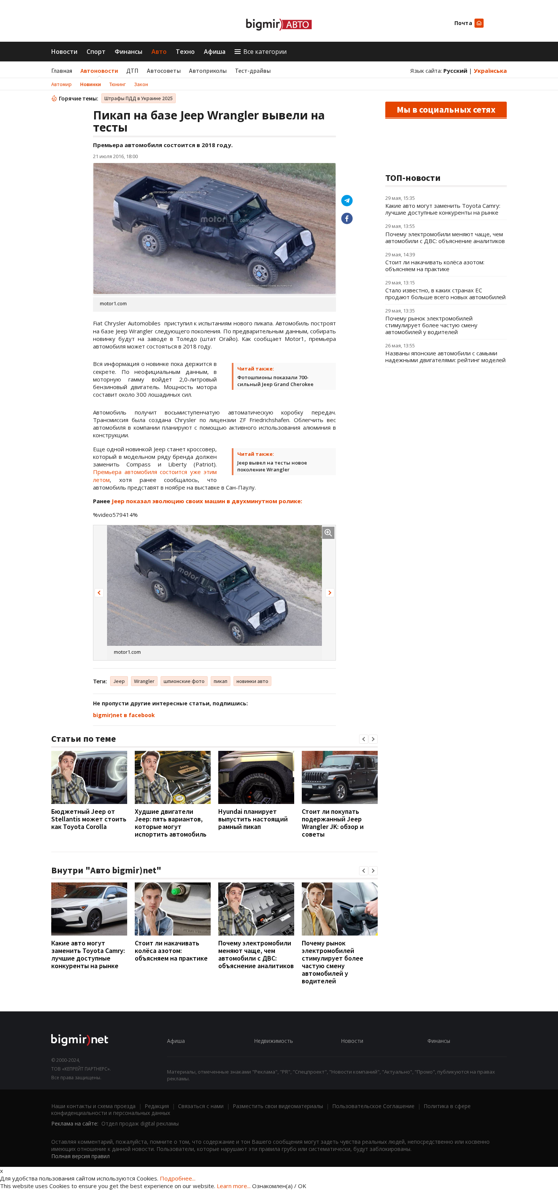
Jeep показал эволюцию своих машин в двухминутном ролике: (207, 501)
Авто (159, 51)
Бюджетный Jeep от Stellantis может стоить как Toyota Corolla (88, 819)
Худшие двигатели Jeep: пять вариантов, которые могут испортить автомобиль (170, 822)
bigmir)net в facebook (124, 715)
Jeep (119, 681)
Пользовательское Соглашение (373, 1106)
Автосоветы (164, 70)
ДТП (132, 70)
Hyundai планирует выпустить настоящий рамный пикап (253, 819)
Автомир (61, 84)
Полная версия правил (80, 1156)
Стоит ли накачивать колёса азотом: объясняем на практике (171, 950)
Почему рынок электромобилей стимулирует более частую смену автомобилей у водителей (332, 962)
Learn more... (234, 1186)
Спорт (96, 51)
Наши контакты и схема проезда (93, 1106)
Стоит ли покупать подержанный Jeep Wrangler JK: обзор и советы (333, 822)
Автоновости (99, 70)
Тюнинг (117, 84)
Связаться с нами (201, 1106)
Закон (141, 84)
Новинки (90, 84)
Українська (490, 70)
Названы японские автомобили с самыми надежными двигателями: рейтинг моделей (445, 356)
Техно (185, 51)
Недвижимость (273, 1040)
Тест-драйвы (253, 70)
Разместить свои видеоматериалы (278, 1106)
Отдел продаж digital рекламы (140, 1123)
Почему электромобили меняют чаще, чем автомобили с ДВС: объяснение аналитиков (256, 954)
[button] (99, 592)
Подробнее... (177, 1178)
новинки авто (252, 681)
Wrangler (144, 681)
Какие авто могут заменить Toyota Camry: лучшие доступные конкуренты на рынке (88, 954)
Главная (61, 70)
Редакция (157, 1106)
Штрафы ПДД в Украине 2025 (138, 98)
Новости (64, 51)
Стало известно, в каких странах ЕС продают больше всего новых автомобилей (445, 293)
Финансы (128, 51)
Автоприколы (208, 70)
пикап (220, 681)
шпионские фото (184, 681)
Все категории (265, 51)
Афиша (214, 51)
